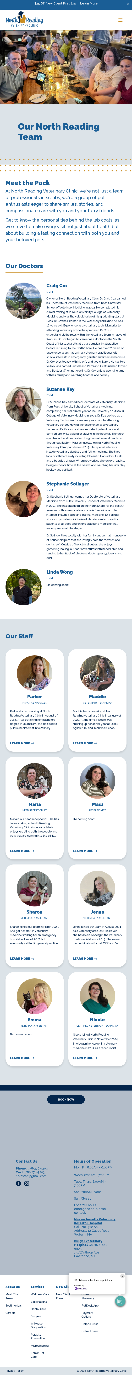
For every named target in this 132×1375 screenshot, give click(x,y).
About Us (13, 1287)
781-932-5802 (91, 1227)
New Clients (65, 1287)
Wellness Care (40, 1294)
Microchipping (40, 1345)
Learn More (89, 3)
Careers (10, 1313)
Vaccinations (39, 1301)
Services (37, 1287)
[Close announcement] (128, 3)
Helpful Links (89, 1324)
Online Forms (89, 1331)
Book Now (66, 1099)
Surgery (36, 1316)
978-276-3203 (38, 1168)
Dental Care (38, 1309)
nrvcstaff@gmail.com (31, 1176)
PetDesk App (90, 1305)
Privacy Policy (15, 1370)
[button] (120, 1301)
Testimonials (14, 1305)
